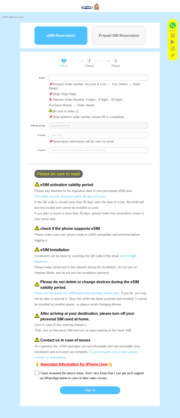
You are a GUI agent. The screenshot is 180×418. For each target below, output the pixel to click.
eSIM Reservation (16, 17)
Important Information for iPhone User (74, 364)
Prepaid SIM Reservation (119, 35)
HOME (5, 17)
